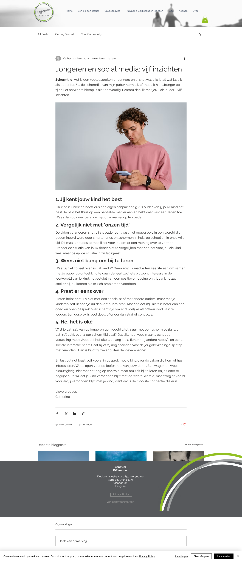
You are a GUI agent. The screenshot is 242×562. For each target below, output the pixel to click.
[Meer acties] (184, 58)
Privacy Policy (147, 556)
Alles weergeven (194, 444)
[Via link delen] (83, 413)
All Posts (43, 34)
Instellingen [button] (181, 556)
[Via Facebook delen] (57, 413)
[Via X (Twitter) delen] (65, 413)
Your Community (91, 34)
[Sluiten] (238, 556)
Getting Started (64, 34)
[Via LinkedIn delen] (74, 413)
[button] (205, 19)
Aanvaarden (223, 556)
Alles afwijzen (201, 556)
